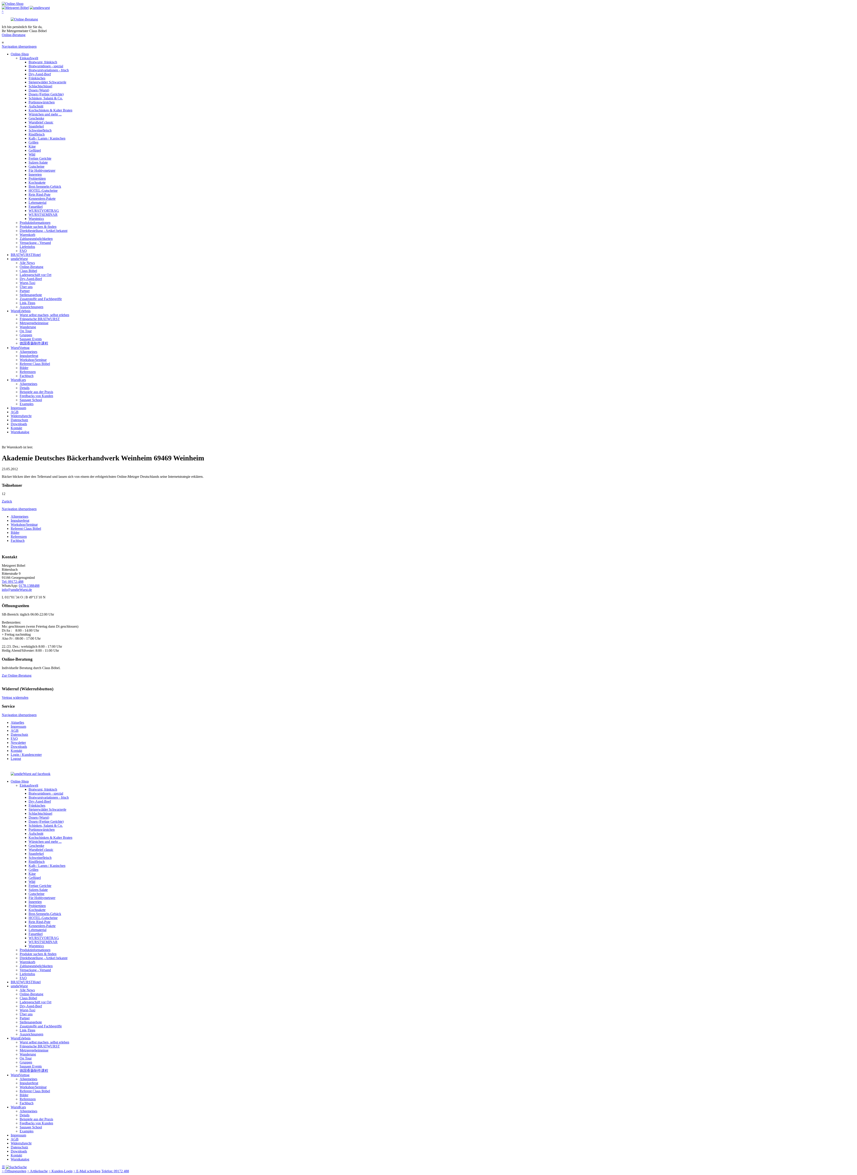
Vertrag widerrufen (15, 697)
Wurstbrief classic (41, 122)
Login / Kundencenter (26, 755)
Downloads (19, 424)
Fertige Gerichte (40, 158)
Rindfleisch (37, 134)
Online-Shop (20, 54)
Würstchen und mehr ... (45, 114)
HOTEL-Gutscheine (43, 190)
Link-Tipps (27, 303)
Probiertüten (37, 178)
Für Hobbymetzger (42, 170)
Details (24, 388)
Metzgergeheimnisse (34, 323)
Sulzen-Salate (38, 162)
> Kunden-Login (61, 1171)
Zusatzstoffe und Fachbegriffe (41, 299)
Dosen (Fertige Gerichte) (46, 94)
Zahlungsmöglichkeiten (36, 239)
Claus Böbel (28, 271)
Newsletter (18, 742)
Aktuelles (17, 722)
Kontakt (16, 428)
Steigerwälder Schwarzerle (47, 82)
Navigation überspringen (19, 46)
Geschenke (36, 118)
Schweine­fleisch (40, 130)
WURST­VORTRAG (44, 210)
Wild (32, 154)
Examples (26, 404)
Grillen (33, 142)
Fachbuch (26, 376)
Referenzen (28, 372)
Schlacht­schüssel (40, 86)
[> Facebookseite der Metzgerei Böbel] (30, 774)
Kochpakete (37, 182)
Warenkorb (27, 235)
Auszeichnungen (31, 307)
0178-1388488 (29, 586)
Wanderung (28, 327)
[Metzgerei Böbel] (12, 4)
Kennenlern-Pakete (42, 198)
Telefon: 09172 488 (115, 1171)
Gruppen (26, 335)
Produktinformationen (35, 223)
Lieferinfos (27, 247)
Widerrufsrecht (21, 416)
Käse (32, 146)
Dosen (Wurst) (39, 90)
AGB (15, 412)
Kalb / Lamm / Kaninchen (47, 138)
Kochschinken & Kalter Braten (50, 110)
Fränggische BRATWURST (40, 319)
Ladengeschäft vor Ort (35, 275)
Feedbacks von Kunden (36, 396)
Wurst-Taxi (27, 283)
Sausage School (31, 400)
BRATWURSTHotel (26, 255)
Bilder (24, 368)
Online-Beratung (13, 35)
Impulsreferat (29, 356)
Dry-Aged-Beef (40, 74)
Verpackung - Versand (35, 243)
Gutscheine (36, 166)
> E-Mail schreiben (86, 1171)
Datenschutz (19, 420)
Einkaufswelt (29, 58)
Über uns (26, 287)
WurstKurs (18, 380)
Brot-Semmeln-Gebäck (45, 186)
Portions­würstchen (42, 102)
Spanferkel (36, 126)
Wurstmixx (36, 219)
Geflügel (35, 150)
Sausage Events (31, 339)
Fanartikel (36, 206)
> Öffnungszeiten (14, 1171)
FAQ (23, 251)
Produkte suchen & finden (38, 227)
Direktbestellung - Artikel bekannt (43, 231)
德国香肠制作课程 (34, 343)
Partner (25, 291)
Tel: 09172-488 (12, 581)
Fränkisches (37, 78)
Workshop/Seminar (33, 360)
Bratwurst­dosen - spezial (46, 66)
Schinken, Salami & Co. (46, 98)
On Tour (26, 331)
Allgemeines (28, 352)
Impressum (18, 408)
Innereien (35, 174)
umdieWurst (19, 259)
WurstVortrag (20, 348)
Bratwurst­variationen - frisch (49, 70)
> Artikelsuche (37, 1171)
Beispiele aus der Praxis (36, 392)
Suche (22, 1167)
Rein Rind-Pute (39, 194)
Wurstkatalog (20, 432)
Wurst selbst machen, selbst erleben (44, 315)
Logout (16, 759)
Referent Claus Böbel (35, 364)
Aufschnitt (36, 106)
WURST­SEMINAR (43, 214)
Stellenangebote (31, 295)
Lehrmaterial (37, 202)
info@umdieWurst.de (17, 590)
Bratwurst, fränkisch (43, 62)
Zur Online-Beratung (16, 675)
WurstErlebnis (21, 311)
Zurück (7, 501)
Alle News (27, 263)
